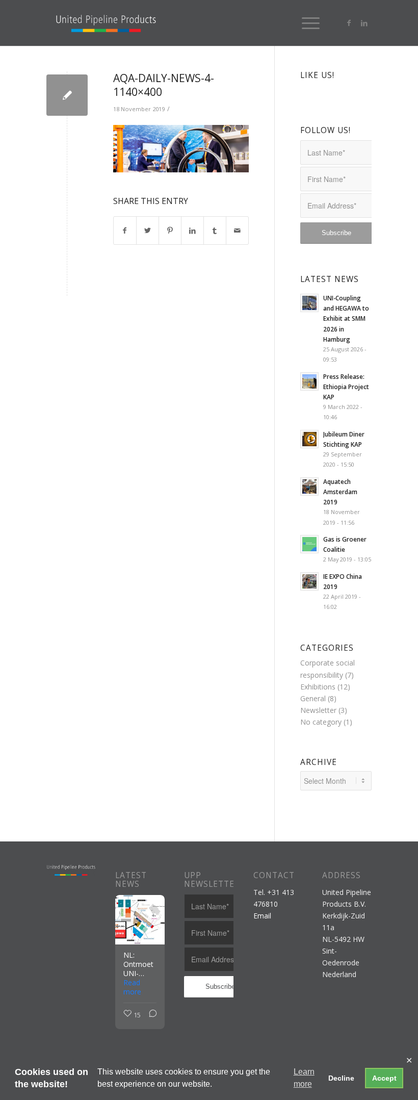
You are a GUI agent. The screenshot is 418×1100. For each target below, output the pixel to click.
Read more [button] (132, 987)
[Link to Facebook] (348, 23)
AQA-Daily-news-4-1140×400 (163, 85)
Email (262, 915)
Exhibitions (317, 687)
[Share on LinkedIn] (192, 230)
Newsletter (318, 710)
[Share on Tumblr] (215, 230)
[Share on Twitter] (148, 230)
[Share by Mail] (237, 230)
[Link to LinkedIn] (364, 23)
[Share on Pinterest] (170, 230)
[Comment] (150, 1015)
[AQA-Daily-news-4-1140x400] (67, 95)
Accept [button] (384, 1078)
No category (321, 722)
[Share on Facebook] (125, 230)
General (313, 698)
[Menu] (306, 23)
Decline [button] (341, 1078)
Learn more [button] (304, 1077)
